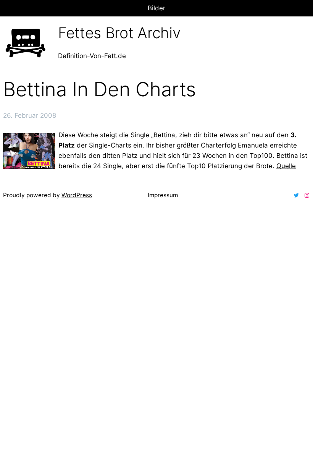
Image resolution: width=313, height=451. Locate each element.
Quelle (286, 166)
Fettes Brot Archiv (119, 33)
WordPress (76, 195)
